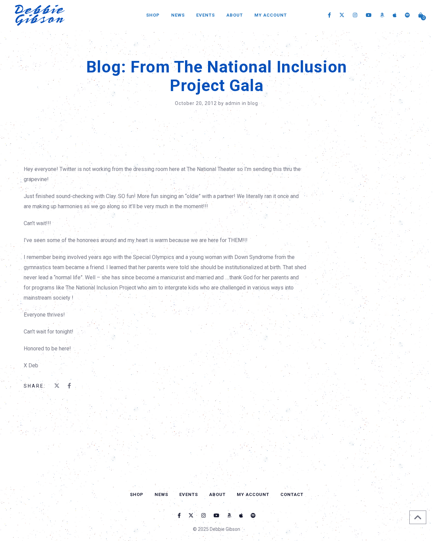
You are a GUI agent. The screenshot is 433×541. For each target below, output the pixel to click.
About (234, 15)
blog (253, 103)
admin (233, 103)
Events (205, 15)
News (178, 15)
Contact (291, 494)
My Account (270, 15)
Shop (153, 15)
